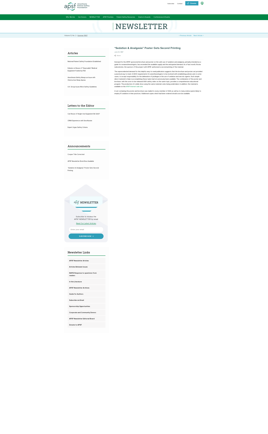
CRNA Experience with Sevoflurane (80, 120)
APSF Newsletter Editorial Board (82, 319)
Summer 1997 (83, 35)
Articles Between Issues (78, 267)
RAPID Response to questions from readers (83, 274)
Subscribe (171, 3)
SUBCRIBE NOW (85, 236)
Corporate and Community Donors (82, 312)
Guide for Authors (76, 294)
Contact (179, 3)
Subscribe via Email (76, 300)
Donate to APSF (75, 325)
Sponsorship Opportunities (79, 306)
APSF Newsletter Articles (79, 261)
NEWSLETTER (95, 17)
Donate (193, 3)
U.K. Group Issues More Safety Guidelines (82, 87)
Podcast (201, 3)
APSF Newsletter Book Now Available (81, 161)
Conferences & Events (162, 17)
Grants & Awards (144, 17)
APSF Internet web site (134, 86)
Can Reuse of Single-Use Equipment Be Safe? (84, 114)
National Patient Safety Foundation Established (84, 61)
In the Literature (75, 282)
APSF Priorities (108, 17)
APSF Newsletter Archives (79, 288)
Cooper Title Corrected (76, 154)
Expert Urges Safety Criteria (78, 127)
